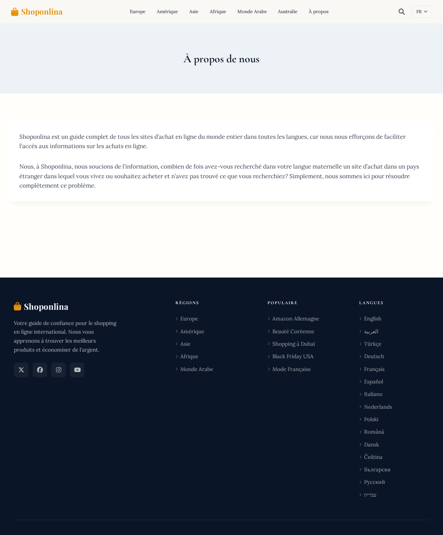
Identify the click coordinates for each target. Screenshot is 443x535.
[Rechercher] (402, 11)
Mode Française (291, 369)
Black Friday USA (293, 356)
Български (377, 469)
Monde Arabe (252, 11)
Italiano (373, 394)
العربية (371, 331)
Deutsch (374, 356)
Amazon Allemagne (295, 318)
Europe (137, 11)
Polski (371, 419)
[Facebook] (40, 370)
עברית (370, 494)
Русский (374, 482)
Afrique (218, 11)
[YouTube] (77, 370)
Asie (193, 11)
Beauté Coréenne (293, 331)
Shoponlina (42, 11)
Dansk (371, 444)
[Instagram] (58, 370)
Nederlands (378, 406)
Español (373, 381)
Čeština (373, 457)
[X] (21, 370)
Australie (287, 11)
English (372, 318)
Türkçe (372, 344)
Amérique (167, 11)
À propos (318, 11)
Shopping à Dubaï (293, 344)
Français (374, 369)
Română (374, 431)
